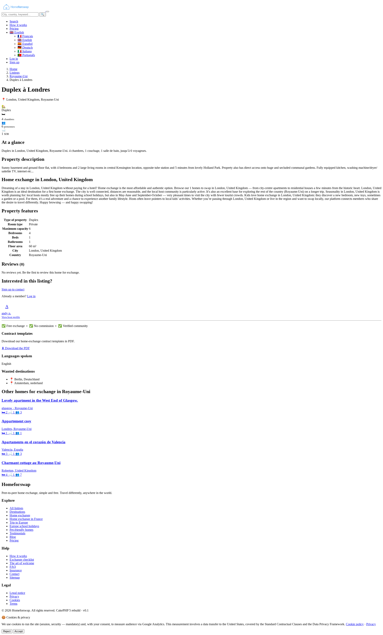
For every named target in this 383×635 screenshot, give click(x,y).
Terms (13, 603)
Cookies (15, 600)
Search (14, 21)
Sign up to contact (13, 289)
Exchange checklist (22, 559)
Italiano (25, 51)
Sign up (14, 62)
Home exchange (20, 515)
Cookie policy (355, 624)
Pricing (14, 28)
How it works (18, 25)
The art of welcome (22, 563)
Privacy (14, 596)
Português (26, 55)
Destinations (17, 511)
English (25, 40)
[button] (17, 32)
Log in (14, 58)
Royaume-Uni (19, 76)
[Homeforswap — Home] (24, 10)
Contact (14, 574)
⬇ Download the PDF (16, 348)
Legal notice (17, 593)
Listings (15, 72)
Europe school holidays (24, 526)
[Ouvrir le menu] (47, 11)
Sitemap (15, 577)
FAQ (13, 566)
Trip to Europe (19, 522)
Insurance (16, 570)
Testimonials (17, 533)
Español (25, 43)
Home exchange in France (26, 519)
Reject (7, 631)
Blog (13, 537)
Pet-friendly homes (21, 529)
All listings (16, 508)
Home (13, 69)
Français (25, 36)
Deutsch (25, 47)
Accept (19, 631)
